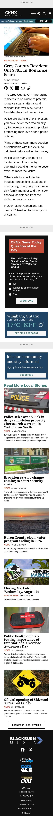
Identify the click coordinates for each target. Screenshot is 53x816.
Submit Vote (26, 301)
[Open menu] (50, 13)
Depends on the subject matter (26, 289)
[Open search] (44, 13)
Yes (15, 294)
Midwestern (11, 61)
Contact (26, 788)
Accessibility (26, 792)
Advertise (26, 800)
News (23, 61)
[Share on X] (11, 88)
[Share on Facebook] (6, 88)
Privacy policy (26, 809)
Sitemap (26, 813)
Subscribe (26, 375)
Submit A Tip (26, 796)
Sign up (43, 21)
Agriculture (11, 596)
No (14, 284)
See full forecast (26, 333)
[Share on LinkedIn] (17, 88)
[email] (23, 88)
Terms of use (26, 805)
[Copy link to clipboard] (29, 88)
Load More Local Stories (26, 725)
